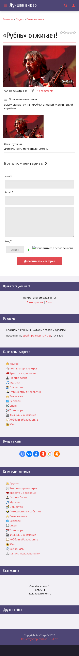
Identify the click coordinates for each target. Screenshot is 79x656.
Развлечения (35, 19)
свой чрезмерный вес (37, 335)
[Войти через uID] (22, 454)
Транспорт (16, 410)
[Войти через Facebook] (36, 454)
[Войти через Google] (50, 454)
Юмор (13, 424)
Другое (14, 364)
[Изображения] (23, 126)
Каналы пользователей (25, 553)
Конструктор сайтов (34, 639)
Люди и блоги (18, 378)
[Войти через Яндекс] (43, 454)
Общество (16, 387)
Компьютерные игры (23, 368)
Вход (49, 302)
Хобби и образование (24, 419)
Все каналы (17, 549)
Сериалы (15, 401)
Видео (20, 19)
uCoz (54, 639)
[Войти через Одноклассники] (57, 454)
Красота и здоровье (23, 373)
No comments (45, 91)
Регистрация (35, 302)
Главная (8, 19)
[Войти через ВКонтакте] (29, 454)
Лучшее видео (23, 5)
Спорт (13, 405)
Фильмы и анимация (23, 415)
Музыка (15, 382)
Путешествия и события (25, 392)
